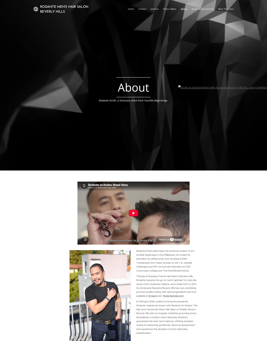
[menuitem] (131, 9)
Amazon (152, 295)
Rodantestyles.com (173, 295)
